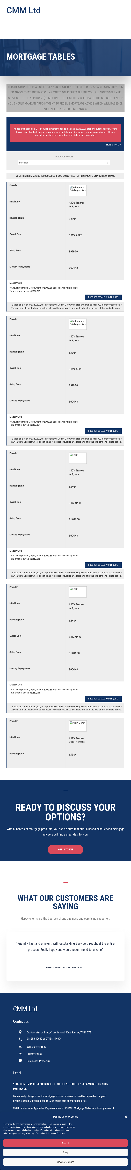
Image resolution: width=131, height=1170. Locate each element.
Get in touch (65, 849)
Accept (65, 1143)
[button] (126, 1116)
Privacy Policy (34, 1054)
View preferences (65, 1161)
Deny (65, 1152)
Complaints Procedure (38, 1061)
